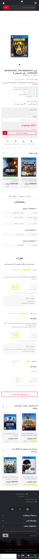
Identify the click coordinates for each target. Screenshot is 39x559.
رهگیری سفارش (31, 542)
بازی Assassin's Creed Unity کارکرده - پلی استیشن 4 (10, 478)
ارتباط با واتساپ (29, 499)
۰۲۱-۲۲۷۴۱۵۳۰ (21, 496)
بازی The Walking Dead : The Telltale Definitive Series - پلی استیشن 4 (30, 478)
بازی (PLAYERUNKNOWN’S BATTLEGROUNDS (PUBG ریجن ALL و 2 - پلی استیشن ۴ (29, 435)
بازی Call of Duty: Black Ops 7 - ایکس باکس (11, 180)
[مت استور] (19, 2)
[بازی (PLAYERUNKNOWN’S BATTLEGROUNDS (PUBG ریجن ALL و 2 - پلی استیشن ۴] (28, 422)
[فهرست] (35, 3)
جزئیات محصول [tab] (25, 196)
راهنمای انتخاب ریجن (32, 101)
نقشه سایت (9, 544)
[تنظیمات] (4, 3)
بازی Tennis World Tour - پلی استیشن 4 (10, 434)
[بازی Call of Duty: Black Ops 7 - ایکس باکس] (10, 167)
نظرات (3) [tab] (13, 196)
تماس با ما (11, 542)
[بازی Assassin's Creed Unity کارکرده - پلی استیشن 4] (10, 465)
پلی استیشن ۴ (26, 89)
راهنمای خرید (20, 542)
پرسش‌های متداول (19, 544)
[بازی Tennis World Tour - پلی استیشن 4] (10, 422)
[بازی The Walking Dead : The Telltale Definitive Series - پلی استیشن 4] (28, 465)
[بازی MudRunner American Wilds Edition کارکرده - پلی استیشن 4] (28, 167)
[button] (19, 64)
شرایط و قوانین (31, 544)
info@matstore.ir (20, 494)
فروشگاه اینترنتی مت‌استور (25, 549)
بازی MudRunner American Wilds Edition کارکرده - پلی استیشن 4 (29, 180)
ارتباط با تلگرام (30, 501)
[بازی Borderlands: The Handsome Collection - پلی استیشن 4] (19, 46)
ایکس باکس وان (17, 89)
